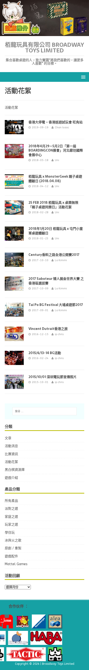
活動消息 (11, 446)
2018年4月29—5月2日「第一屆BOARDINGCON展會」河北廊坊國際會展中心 (55, 150)
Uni (57, 160)
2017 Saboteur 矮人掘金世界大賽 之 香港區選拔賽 (56, 281)
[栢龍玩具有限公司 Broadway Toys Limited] (44, 33)
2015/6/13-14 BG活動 (44, 353)
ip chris (59, 334)
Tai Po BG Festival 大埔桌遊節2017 (55, 304)
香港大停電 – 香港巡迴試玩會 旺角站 (55, 122)
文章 (8, 438)
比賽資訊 (11, 454)
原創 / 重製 (13, 548)
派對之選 (11, 509)
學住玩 (10, 533)
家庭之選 (11, 517)
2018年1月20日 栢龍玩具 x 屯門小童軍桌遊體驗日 (55, 231)
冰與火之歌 (13, 540)
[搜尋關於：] (44, 411)
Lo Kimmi (61, 260)
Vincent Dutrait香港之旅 (48, 328)
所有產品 (11, 501)
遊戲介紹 (11, 478)
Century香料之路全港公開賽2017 (53, 254)
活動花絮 (11, 462)
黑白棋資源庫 (15, 470)
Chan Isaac (62, 127)
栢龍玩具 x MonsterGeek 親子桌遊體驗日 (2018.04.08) (55, 178)
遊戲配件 (11, 556)
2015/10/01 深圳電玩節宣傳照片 (52, 376)
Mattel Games (16, 564)
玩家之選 (11, 524)
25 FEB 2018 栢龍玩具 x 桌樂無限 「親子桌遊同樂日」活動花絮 (53, 204)
